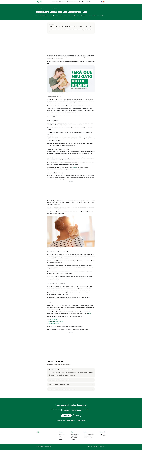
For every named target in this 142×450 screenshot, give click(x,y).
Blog (60, 436)
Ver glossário (76, 415)
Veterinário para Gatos (89, 437)
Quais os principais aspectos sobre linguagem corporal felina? (60, 380)
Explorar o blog (66, 415)
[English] (102, 2)
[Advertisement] (71, 45)
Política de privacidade (92, 446)
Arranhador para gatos (53, 319)
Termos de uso (102, 446)
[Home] (39, 2)
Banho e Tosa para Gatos (89, 434)
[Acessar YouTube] (104, 435)
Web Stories (73, 439)
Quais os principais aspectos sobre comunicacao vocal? (59, 384)
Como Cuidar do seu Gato (54, 323)
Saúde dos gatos (62, 1)
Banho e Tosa (81, 1)
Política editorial (62, 437)
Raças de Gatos (74, 436)
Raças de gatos (55, 1)
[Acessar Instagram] (101, 435)
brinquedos (74, 167)
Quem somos (61, 434)
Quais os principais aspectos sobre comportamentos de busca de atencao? (62, 389)
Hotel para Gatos (87, 436)
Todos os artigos (74, 434)
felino (89, 313)
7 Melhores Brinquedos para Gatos (56, 321)
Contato (60, 439)
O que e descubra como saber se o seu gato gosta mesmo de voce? (61, 369)
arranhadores (56, 292)
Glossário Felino (88, 1)
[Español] (104, 2)
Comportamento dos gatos (72, 1)
